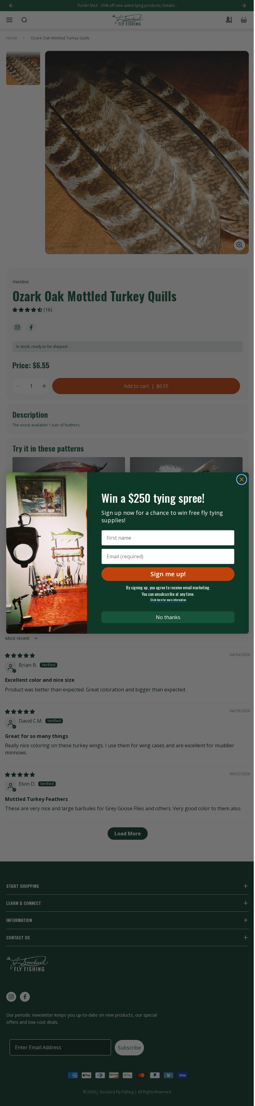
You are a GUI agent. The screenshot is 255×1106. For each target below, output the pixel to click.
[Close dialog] (241, 479)
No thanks (168, 617)
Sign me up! (168, 574)
